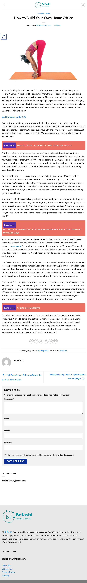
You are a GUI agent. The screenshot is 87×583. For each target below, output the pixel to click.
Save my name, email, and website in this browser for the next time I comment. (41, 455)
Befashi (57, 25)
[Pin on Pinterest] (50, 341)
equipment (16, 246)
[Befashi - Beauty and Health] (43, 5)
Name (7, 418)
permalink (63, 351)
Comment (9, 399)
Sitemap (5, 575)
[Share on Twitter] (41, 341)
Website (8, 443)
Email (7, 430)
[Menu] (3, 5)
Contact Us (7, 568)
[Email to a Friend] (46, 341)
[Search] (83, 5)
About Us (6, 565)
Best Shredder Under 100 (14, 117)
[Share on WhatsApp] (31, 341)
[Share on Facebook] (36, 341)
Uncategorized (43, 14)
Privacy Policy (8, 572)
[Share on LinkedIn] (55, 341)
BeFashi (8, 532)
